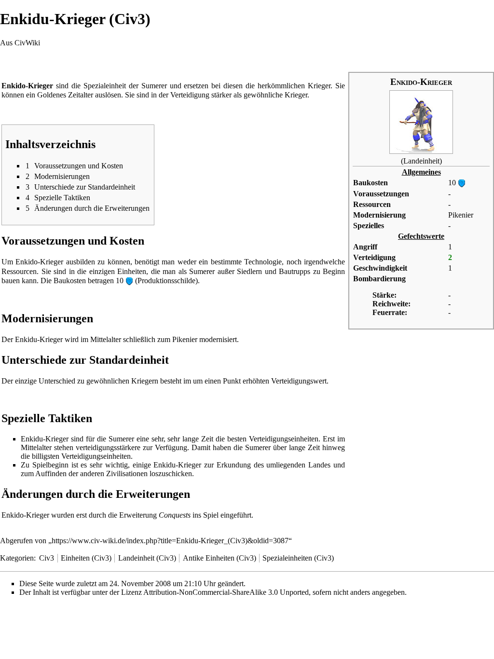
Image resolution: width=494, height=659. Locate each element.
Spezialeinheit (104, 86)
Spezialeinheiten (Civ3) (298, 558)
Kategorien (17, 558)
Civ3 (46, 558)
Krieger (319, 86)
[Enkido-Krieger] (421, 121)
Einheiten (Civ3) (86, 558)
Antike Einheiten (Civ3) (219, 558)
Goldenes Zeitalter (65, 95)
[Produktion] (462, 182)
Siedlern (249, 271)
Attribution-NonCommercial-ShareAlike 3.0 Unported (226, 592)
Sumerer (154, 86)
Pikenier (460, 215)
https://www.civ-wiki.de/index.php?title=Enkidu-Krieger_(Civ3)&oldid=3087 (170, 540)
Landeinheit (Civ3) (147, 558)
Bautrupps (294, 271)
